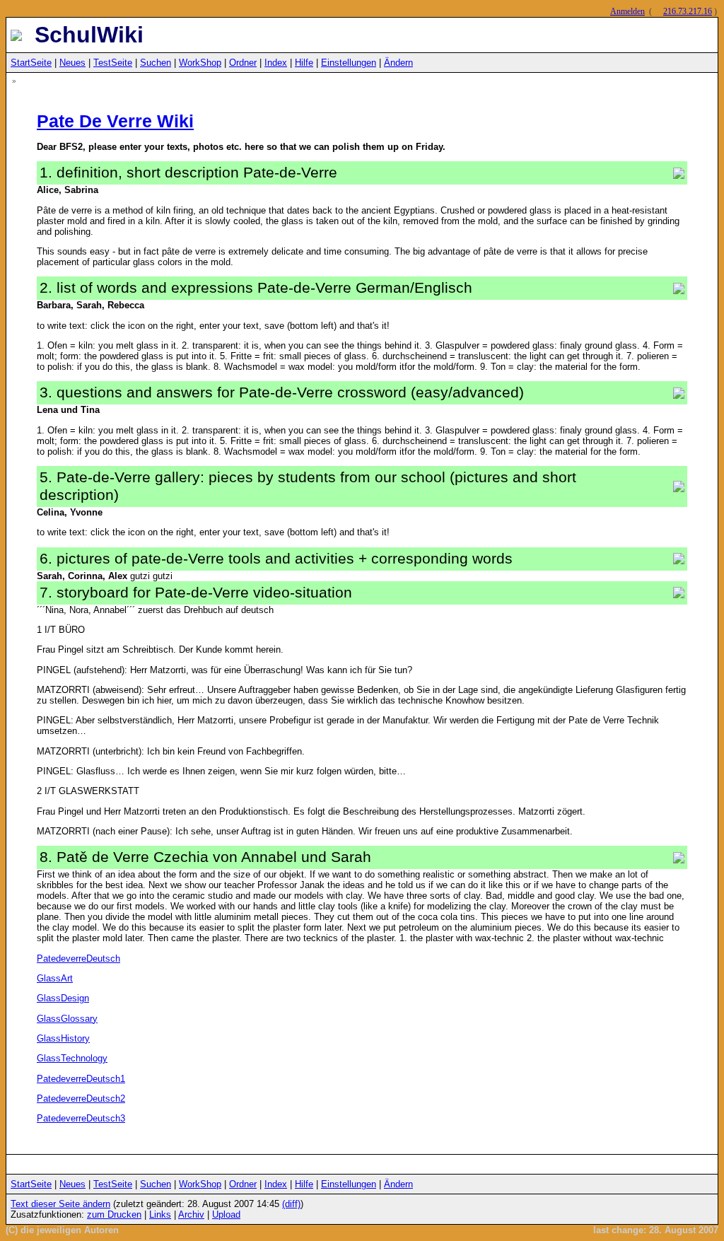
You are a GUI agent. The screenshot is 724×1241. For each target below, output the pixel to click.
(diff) (291, 1204)
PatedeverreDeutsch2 (81, 1098)
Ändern (398, 62)
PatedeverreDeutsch (78, 958)
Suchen (155, 62)
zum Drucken (114, 1214)
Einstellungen (348, 62)
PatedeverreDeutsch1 (81, 1078)
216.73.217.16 (687, 11)
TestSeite (112, 62)
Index (275, 62)
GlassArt (55, 978)
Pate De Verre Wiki (115, 121)
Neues (72, 62)
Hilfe (304, 62)
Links (160, 1214)
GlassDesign (63, 998)
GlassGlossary (67, 1018)
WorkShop (200, 62)
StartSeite (31, 62)
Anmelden (627, 11)
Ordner (243, 62)
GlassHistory (63, 1038)
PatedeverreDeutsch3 (81, 1118)
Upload (226, 1214)
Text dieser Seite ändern (60, 1204)
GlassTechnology (72, 1058)
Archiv (191, 1214)
